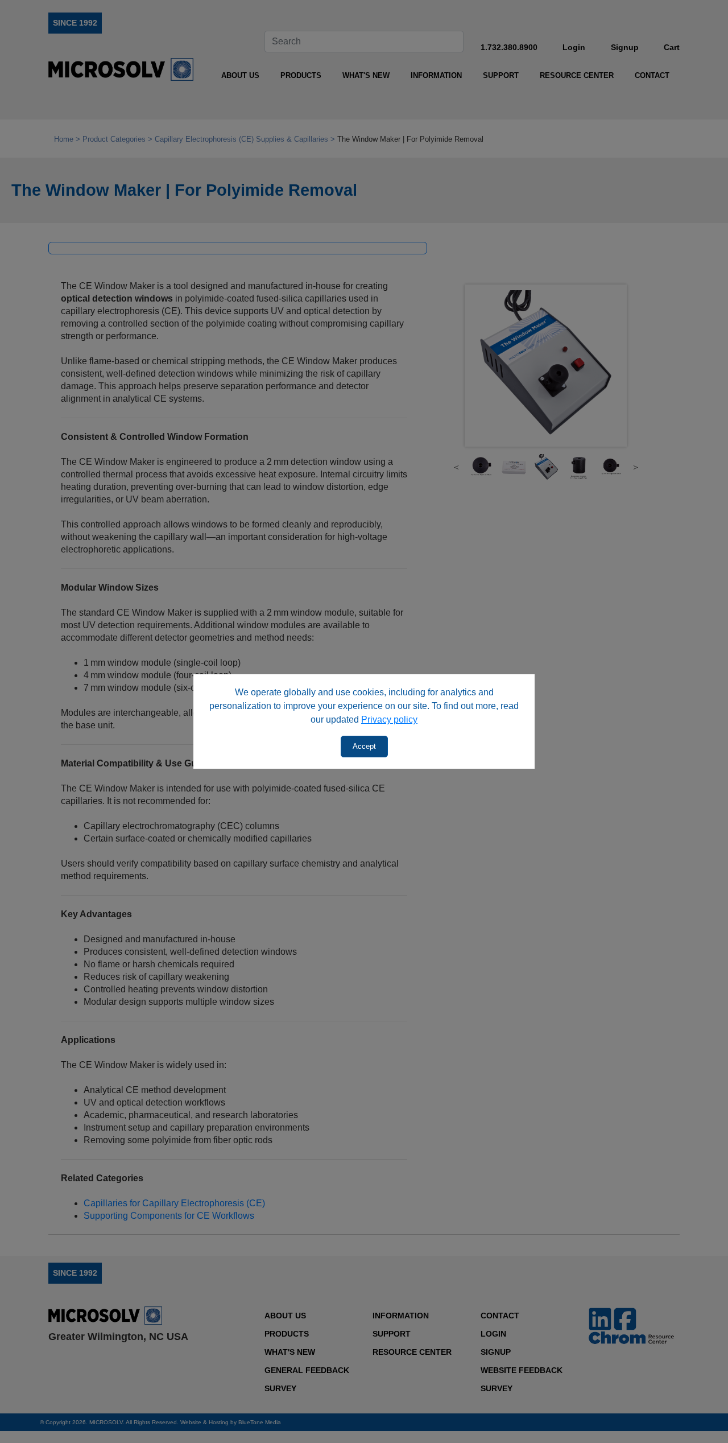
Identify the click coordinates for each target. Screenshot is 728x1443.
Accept (364, 746)
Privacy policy (389, 719)
